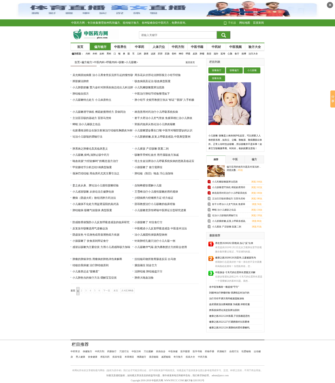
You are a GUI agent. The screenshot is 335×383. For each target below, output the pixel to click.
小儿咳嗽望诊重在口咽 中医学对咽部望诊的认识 (163, 130)
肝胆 (160, 53)
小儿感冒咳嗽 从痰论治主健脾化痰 (93, 191)
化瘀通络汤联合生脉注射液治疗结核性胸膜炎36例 (102, 130)
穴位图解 (148, 351)
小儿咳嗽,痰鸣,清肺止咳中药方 (91, 154)
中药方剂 (178, 46)
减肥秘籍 (166, 356)
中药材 (216, 46)
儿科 (139, 53)
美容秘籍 (153, 356)
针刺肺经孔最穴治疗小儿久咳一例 (155, 240)
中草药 (139, 46)
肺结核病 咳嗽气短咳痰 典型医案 (92, 210)
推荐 (216, 159)
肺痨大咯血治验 (144, 277)
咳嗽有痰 (216, 78)
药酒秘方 (221, 351)
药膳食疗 (112, 351)
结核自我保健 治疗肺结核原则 (91, 265)
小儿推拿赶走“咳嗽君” (86, 271)
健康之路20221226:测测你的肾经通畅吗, (229, 327)
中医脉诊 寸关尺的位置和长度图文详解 (235, 272)
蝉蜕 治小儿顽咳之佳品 (86, 124)
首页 (80, 46)
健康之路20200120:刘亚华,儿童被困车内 (235, 257)
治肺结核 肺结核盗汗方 (148, 271)
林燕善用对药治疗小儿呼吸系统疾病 (156, 111)
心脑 (230, 53)
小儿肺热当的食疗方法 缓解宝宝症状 (95, 277)
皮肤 (195, 53)
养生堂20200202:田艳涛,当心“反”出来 (234, 243)
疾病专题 (117, 356)
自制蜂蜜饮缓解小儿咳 (148, 185)
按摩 (244, 53)
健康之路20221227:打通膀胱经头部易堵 (229, 321)
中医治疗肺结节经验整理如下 (152, 93)
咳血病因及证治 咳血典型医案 (153, 81)
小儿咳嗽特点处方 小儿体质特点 (92, 99)
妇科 (102, 53)
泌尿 (153, 53)
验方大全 (255, 46)
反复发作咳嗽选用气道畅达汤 (90, 228)
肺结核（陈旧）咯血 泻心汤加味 (154, 173)
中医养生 (120, 46)
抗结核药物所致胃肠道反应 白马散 (155, 259)
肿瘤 (202, 53)
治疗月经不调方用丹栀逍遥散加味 (226, 298)
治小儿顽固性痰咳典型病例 (151, 234)
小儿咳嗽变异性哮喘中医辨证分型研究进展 (160, 210)
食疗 (237, 53)
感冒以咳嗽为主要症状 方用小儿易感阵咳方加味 (101, 247)
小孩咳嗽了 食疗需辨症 (148, 167)
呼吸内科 (111, 62)
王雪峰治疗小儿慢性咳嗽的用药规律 (156, 191)
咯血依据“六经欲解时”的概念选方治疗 (95, 161)
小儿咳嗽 (131, 62)
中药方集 (202, 356)
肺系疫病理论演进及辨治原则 (224, 310)
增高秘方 (141, 356)
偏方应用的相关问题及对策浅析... (244, 166)
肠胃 (146, 53)
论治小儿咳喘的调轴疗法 (87, 136)
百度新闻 (258, 22)
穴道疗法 (124, 351)
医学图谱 (185, 351)
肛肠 (167, 53)
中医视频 (235, 46)
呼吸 (188, 53)
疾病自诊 (160, 351)
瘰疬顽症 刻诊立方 (146, 265)
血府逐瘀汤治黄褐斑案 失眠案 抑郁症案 (229, 304)
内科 (88, 53)
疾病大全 (190, 356)
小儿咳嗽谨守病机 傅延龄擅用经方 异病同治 (99, 111)
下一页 (106, 290)
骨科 (174, 53)
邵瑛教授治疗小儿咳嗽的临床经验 (155, 204)
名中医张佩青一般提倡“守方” (224, 287)
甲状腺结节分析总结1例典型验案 (92, 167)
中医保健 (173, 351)
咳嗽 (121, 62)
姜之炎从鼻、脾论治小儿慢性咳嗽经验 (96, 185)
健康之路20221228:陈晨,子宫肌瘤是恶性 (229, 316)
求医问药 (105, 356)
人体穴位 (159, 46)
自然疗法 (234, 351)
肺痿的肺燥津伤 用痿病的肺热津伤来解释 (97, 259)
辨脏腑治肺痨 (81, 81)
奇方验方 (178, 356)
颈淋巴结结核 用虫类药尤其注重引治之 (96, 173)
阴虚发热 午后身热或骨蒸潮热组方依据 (96, 234)
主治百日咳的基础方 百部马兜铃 (92, 118)
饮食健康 (92, 356)
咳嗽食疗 (216, 70)
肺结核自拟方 (81, 93)
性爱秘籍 (246, 351)
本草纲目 (129, 356)
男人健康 (80, 356)
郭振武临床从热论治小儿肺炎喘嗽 (155, 124)
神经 (181, 53)
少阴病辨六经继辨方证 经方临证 (154, 197)
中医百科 (136, 351)
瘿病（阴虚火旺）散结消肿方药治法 (94, 197)
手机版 (232, 22)
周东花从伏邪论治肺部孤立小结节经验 (158, 75)
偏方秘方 (100, 46)
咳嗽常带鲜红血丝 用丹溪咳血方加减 (157, 154)
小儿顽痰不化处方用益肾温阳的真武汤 (96, 204)
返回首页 (190, 62)
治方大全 (253, 53)
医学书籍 (197, 351)
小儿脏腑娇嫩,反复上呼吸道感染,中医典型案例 (162, 136)
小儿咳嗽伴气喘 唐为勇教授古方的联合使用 (161, 247)
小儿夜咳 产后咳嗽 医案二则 (152, 148)
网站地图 (244, 22)
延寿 (223, 53)
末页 (115, 290)
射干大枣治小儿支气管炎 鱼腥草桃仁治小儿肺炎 (163, 118)
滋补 (216, 53)
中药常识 (75, 351)
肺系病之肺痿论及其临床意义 (90, 148)
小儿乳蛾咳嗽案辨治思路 (149, 87)
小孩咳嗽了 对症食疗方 (148, 222)
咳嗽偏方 (234, 70)
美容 (209, 53)
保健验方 (87, 351)
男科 (109, 53)
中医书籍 (197, 46)
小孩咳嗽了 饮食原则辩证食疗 (91, 240)
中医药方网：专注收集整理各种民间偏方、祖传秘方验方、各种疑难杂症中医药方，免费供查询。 (129, 22)
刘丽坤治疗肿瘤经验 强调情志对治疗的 (229, 292)
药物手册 (209, 351)
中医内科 (99, 62)
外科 (95, 53)
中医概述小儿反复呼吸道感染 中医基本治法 (161, 228)
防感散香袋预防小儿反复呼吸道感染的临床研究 (101, 222)
